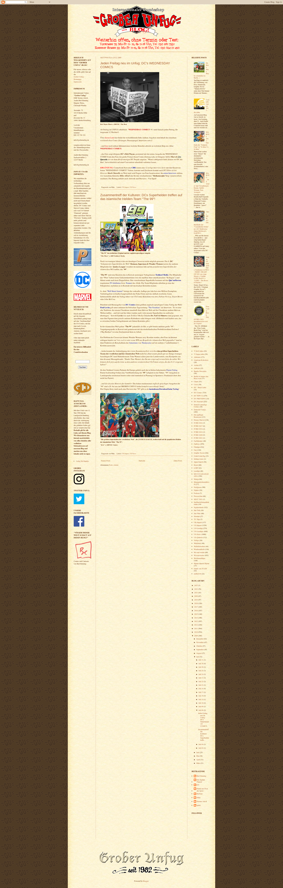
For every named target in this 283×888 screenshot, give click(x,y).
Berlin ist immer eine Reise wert (201, 377)
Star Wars (197, 513)
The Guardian (154, 307)
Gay (195, 450)
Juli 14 (201, 699)
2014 (196, 617)
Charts (196, 381)
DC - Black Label (200, 387)
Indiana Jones (198, 459)
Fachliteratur (198, 441)
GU (198, 785)
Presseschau (198, 496)
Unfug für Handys (82, 461)
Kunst (196, 465)
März (198, 763)
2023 (196, 585)
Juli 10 (201, 703)
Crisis (196, 384)
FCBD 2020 (198, 435)
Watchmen (197, 543)
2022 (196, 589)
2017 (196, 607)
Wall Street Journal (114, 291)
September (200, 649)
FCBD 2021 (198, 438)
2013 (196, 621)
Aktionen (197, 357)
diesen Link (109, 137)
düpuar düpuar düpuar (201, 563)
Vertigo (196, 540)
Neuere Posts (105, 460)
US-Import (125, 187)
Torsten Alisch (202, 801)
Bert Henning (201, 776)
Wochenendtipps (199, 558)
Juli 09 (201, 706)
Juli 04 (201, 744)
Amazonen (133, 342)
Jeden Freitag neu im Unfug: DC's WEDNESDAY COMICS (203, 719)
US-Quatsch (198, 537)
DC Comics (130, 304)
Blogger (145, 881)
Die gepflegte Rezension (198, 416)
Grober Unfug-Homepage (79, 77)
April (198, 759)
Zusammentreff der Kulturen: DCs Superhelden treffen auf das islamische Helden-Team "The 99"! (141, 197)
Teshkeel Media (162, 274)
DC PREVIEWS (200, 398)
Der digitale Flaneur (201, 781)
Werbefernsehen (199, 546)
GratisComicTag (199, 456)
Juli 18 (201, 688)
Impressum (78, 81)
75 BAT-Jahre (198, 351)
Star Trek (197, 510)
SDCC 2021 (198, 499)
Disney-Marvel (199, 420)
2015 (196, 614)
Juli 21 (201, 685)
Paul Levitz (105, 307)
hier (106, 146)
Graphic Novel (199, 453)
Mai (198, 756)
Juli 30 (201, 663)
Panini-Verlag (171, 370)
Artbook (197, 368)
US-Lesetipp (198, 528)
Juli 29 (201, 667)
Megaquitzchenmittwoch (201, 483)
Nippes (196, 490)
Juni (198, 752)
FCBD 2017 (198, 426)
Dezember (200, 639)
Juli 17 (201, 692)
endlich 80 (197, 573)
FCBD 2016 (198, 423)
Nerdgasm (197, 487)
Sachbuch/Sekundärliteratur (201, 503)
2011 (196, 628)
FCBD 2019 (198, 432)
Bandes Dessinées (200, 371)
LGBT (196, 468)
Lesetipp (197, 471)
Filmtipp (197, 447)
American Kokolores (201, 360)
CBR (133, 167)
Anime (196, 365)
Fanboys (197, 444)
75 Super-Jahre (199, 354)
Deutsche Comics (200, 409)
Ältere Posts (177, 460)
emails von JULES (200, 568)
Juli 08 (201, 710)
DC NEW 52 (198, 395)
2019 (196, 600)
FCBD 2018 (198, 429)
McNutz (200, 794)
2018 (196, 603)
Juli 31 (201, 660)
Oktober (199, 646)
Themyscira (146, 342)
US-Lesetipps (198, 531)
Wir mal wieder (199, 552)
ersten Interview (169, 173)
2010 (196, 632)
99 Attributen (115, 283)
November (200, 642)
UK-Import (198, 522)
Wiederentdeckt (199, 549)
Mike (198, 797)
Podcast (196, 493)
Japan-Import (198, 462)
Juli (197, 656)
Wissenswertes (199, 555)
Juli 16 (201, 695)
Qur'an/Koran (175, 280)
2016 (196, 610)
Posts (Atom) (113, 465)
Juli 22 (201, 681)
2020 (196, 596)
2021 (196, 592)
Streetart (197, 516)
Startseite (142, 460)
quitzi (199, 805)
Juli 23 (201, 678)
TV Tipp (197, 519)
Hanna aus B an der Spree (202, 789)
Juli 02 (201, 748)
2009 (196, 635)
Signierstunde (198, 507)
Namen (129, 283)
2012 (196, 625)
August (199, 653)
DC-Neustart (198, 401)
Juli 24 (201, 674)
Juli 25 (201, 670)
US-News (133, 187)
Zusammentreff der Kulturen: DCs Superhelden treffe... (203, 734)
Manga (196, 479)
